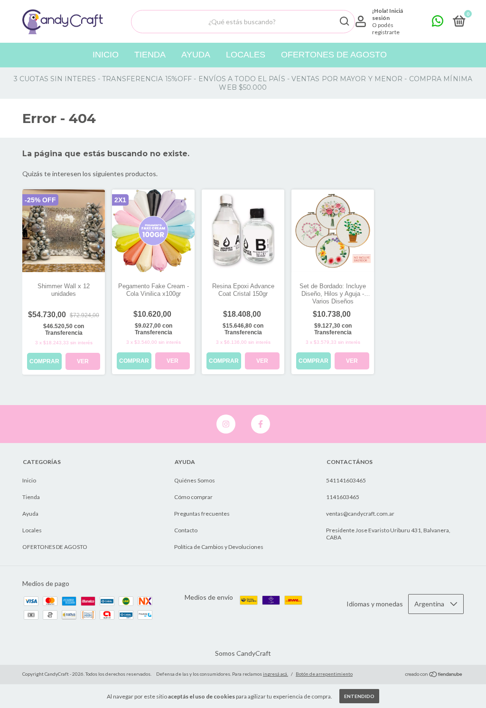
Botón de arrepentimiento (324, 674)
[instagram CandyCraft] (225, 424)
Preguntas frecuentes (202, 513)
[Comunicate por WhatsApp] (437, 23)
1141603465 (342, 496)
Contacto (185, 530)
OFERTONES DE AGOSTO (334, 54)
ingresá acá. (275, 674)
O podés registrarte (386, 28)
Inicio (106, 54)
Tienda (150, 54)
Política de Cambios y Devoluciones (218, 546)
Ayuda (195, 54)
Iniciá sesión (387, 14)
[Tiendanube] (434, 675)
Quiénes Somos (194, 480)
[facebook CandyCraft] (260, 424)
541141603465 (346, 480)
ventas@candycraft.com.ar (360, 513)
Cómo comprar (193, 496)
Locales (245, 54)
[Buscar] (344, 21)
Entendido (359, 696)
